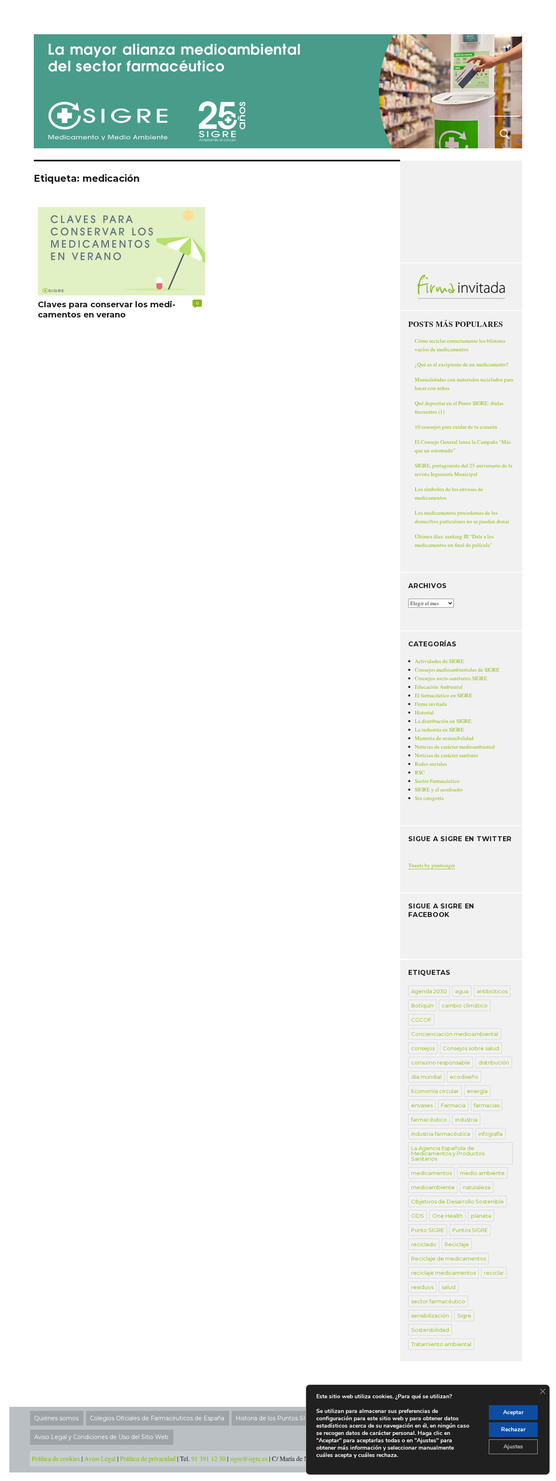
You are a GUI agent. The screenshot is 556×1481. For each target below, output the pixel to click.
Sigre (464, 1315)
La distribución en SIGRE (443, 721)
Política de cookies (56, 1458)
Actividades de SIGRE (439, 661)
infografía (490, 1134)
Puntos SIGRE (470, 1230)
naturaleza (476, 1187)
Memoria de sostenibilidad (444, 738)
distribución (493, 1062)
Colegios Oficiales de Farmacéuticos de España (157, 1418)
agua (461, 991)
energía (477, 1091)
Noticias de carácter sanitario (446, 755)
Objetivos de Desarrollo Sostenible (457, 1201)
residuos (422, 1287)
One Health (447, 1215)
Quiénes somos (56, 1418)
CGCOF (421, 1019)
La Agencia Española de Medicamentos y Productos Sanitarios (447, 1153)
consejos (423, 1048)
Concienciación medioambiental (454, 1034)
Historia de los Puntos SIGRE (277, 1418)
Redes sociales (431, 763)
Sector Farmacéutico (437, 781)
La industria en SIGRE (439, 729)
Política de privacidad (147, 1458)
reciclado (423, 1244)
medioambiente (433, 1187)
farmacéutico (429, 1119)
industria (466, 1119)
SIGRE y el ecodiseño (439, 789)
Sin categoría (429, 798)
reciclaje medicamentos (443, 1272)
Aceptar (513, 1412)
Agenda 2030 (429, 991)
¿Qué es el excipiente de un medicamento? (461, 364)
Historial (424, 712)
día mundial (426, 1076)
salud (448, 1287)
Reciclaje (456, 1244)
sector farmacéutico (438, 1301)
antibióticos (492, 991)
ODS (417, 1215)
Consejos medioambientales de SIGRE (457, 669)
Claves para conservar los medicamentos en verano (106, 310)
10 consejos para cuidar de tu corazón (456, 426)
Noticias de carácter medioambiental (455, 746)
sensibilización (430, 1315)
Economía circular (435, 1091)
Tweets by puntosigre (431, 865)
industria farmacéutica (440, 1134)
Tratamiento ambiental (441, 1344)
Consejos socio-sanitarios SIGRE (451, 678)
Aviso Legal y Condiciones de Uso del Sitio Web (101, 1437)
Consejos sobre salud (471, 1048)
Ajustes (513, 1446)
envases (422, 1105)
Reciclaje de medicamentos (448, 1258)
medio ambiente (482, 1173)
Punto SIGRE (427, 1230)
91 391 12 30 (208, 1458)
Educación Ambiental (439, 686)
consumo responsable (440, 1062)
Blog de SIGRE (76, 15)
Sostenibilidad (430, 1330)
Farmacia (453, 1105)
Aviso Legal (100, 1458)
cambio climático (465, 1005)
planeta (481, 1215)
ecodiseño (464, 1076)
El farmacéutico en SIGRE (443, 695)
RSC (420, 772)
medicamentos (431, 1173)
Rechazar (513, 1429)
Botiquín (422, 1005)
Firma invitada (431, 703)
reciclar (494, 1272)
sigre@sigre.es (248, 1458)
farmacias (486, 1105)
